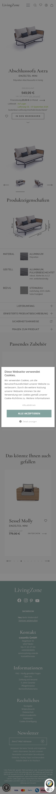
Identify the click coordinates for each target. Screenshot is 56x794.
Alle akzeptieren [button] (29, 413)
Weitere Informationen (38, 398)
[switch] (49, 789)
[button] (28, 421)
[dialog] (28, 397)
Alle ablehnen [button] (29, 405)
